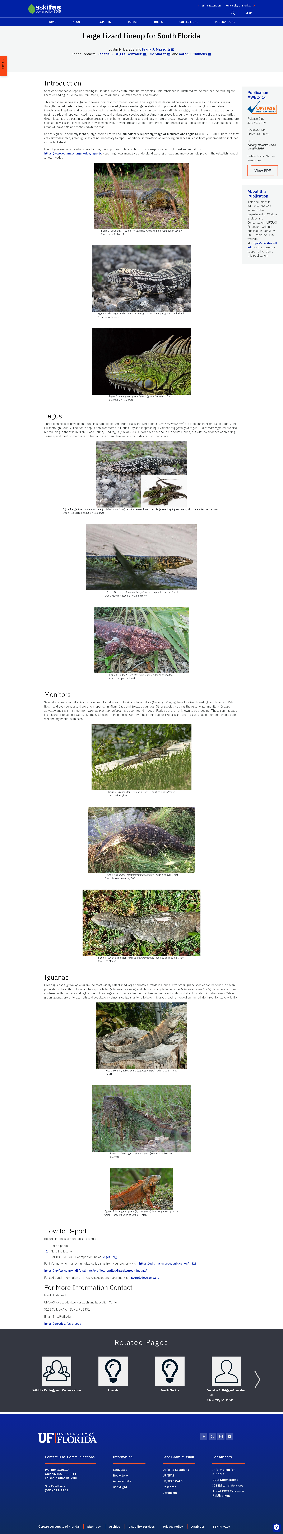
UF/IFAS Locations (176, 1470)
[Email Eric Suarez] (168, 54)
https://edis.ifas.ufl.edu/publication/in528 (168, 1263)
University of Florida (238, 5)
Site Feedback (55, 1486)
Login (249, 12)
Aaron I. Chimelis (193, 54)
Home (52, 22)
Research (169, 1487)
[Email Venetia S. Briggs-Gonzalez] (144, 54)
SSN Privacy (221, 1526)
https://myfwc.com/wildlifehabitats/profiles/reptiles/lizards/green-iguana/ (95, 1271)
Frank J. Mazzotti (156, 49)
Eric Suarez (157, 54)
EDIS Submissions (225, 1480)
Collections (188, 22)
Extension (170, 1493)
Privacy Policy (173, 1526)
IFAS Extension (211, 5)
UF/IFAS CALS (172, 1481)
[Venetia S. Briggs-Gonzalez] (226, 1371)
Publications (225, 22)
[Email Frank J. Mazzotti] (172, 49)
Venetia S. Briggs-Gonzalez (119, 54)
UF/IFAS (168, 1475)
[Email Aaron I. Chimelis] (209, 54)
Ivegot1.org (109, 1257)
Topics (132, 22)
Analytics (198, 1526)
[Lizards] (113, 1371)
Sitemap (93, 1526)
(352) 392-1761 (56, 1490)
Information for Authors (223, 1472)
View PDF (262, 170)
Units (158, 22)
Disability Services (141, 1526)
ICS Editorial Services (227, 1485)
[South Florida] (170, 1371)
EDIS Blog (120, 1470)
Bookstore (120, 1475)
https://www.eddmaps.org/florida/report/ (72, 153)
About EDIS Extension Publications (228, 1493)
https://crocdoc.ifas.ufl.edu (62, 1324)
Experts (104, 22)
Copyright (120, 1487)
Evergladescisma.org (145, 1278)
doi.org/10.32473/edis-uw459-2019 (262, 146)
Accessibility (122, 1481)
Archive (114, 1526)
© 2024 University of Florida (58, 1526)
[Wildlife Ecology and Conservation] (56, 1371)
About (77, 22)
